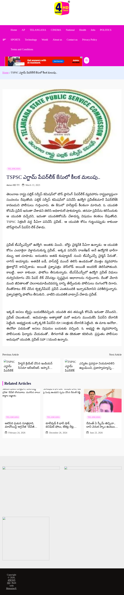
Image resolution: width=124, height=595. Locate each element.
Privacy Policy (89, 39)
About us (57, 39)
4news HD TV (13, 185)
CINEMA (56, 30)
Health (82, 30)
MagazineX (11, 588)
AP (23, 30)
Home (14, 30)
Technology (31, 39)
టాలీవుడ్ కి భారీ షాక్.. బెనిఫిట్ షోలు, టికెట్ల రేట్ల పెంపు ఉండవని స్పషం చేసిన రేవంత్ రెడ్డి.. (62, 425)
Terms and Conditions (22, 49)
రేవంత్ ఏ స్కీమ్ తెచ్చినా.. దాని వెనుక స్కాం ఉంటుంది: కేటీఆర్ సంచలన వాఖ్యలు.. (102, 425)
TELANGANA (38, 30)
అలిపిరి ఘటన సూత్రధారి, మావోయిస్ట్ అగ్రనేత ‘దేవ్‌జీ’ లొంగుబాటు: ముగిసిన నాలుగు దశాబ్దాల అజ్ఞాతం (20, 425)
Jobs (93, 30)
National (70, 30)
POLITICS (105, 30)
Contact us (72, 39)
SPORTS (15, 39)
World (45, 39)
